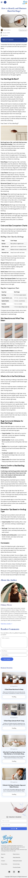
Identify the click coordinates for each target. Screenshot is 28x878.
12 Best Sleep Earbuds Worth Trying (14, 720)
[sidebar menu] (1, 2)
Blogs (2, 857)
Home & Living (16, 864)
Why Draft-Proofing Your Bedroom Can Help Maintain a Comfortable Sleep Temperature (14, 754)
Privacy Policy (4, 864)
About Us (3, 854)
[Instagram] (14, 872)
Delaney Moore (6, 605)
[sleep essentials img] (14, 678)
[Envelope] (18, 872)
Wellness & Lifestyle (17, 860)
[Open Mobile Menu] (24, 2)
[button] (25, 40)
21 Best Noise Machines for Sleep (14, 689)
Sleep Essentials (22, 30)
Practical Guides (16, 867)
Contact (3, 860)
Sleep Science (16, 854)
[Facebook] (9, 872)
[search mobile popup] (5, 2)
